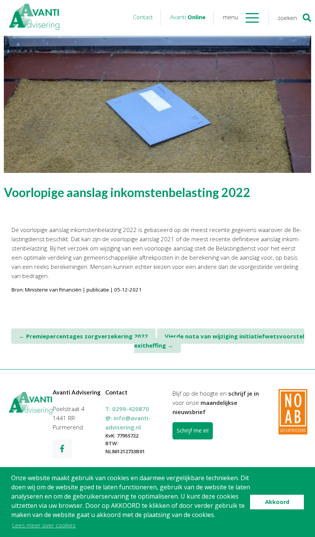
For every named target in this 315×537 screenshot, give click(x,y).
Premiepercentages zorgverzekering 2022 (83, 336)
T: (127, 409)
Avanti (188, 17)
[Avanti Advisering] (34, 18)
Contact (143, 17)
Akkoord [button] (277, 502)
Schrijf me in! (193, 430)
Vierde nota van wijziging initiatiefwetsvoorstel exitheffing (219, 340)
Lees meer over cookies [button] (44, 525)
